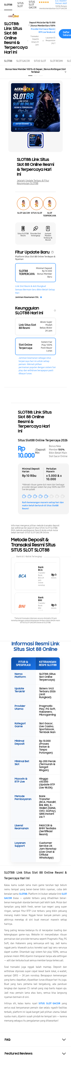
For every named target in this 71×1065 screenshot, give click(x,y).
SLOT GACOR (23, 61)
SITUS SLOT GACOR (33, 5)
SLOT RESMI (56, 61)
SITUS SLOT (20, 5)
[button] (35, 1039)
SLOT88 (8, 4)
